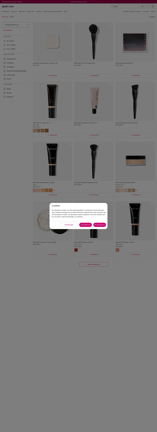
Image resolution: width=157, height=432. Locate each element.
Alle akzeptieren (99, 225)
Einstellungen (69, 225)
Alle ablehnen (85, 225)
